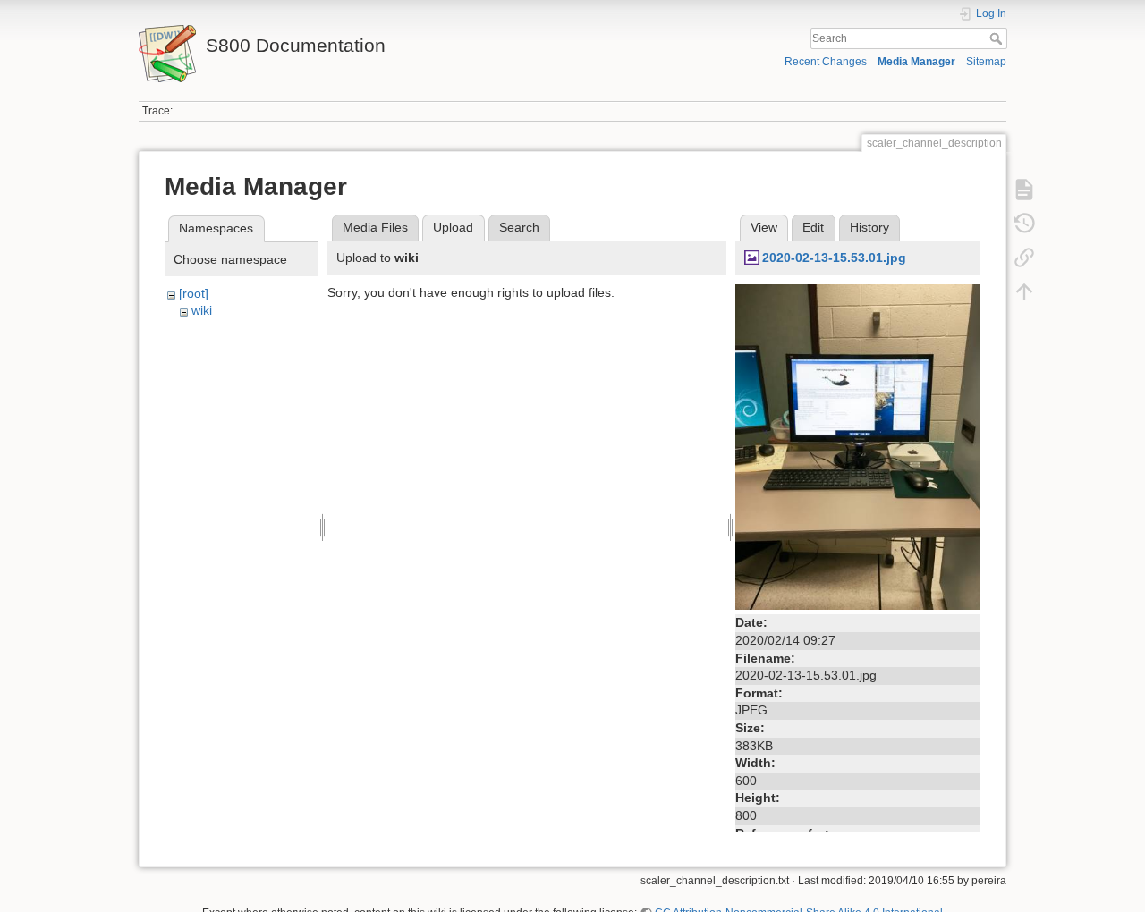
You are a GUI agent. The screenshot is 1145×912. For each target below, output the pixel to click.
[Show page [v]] (1024, 190)
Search (997, 38)
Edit (813, 227)
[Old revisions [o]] (1024, 224)
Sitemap (986, 61)
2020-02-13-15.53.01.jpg (834, 257)
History (869, 227)
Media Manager (916, 61)
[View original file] (857, 446)
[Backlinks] (1024, 257)
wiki (201, 310)
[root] (193, 293)
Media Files (375, 227)
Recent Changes (826, 61)
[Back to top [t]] (1024, 291)
